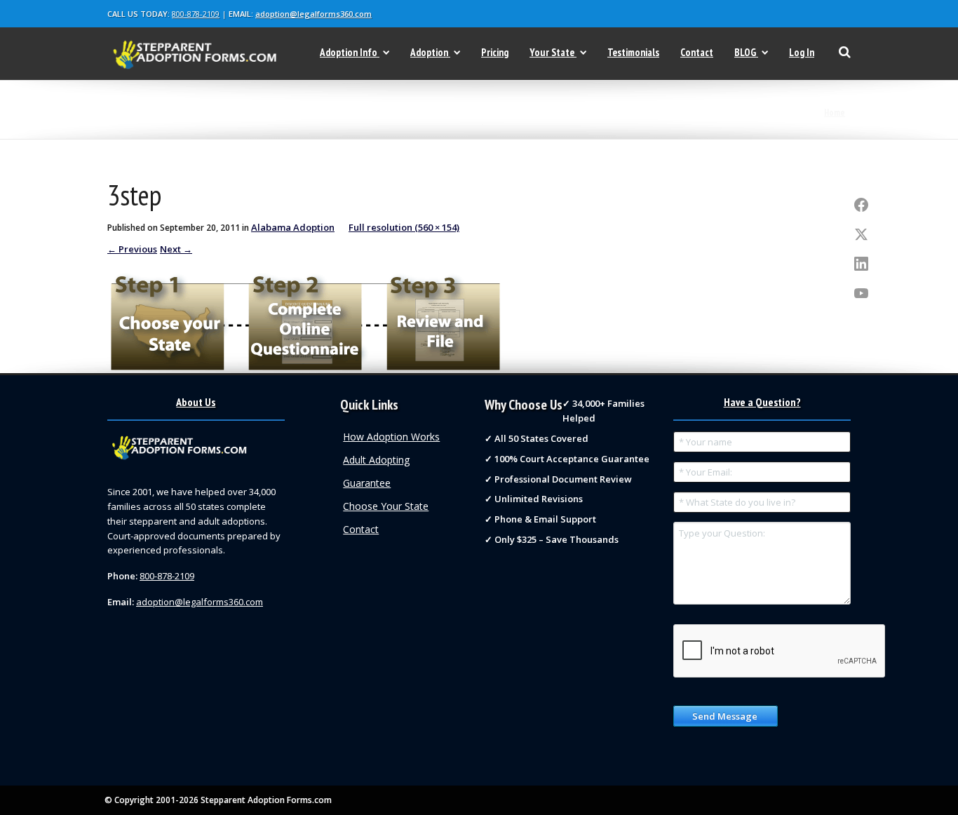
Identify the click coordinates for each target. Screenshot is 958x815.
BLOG (745, 52)
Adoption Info (348, 52)
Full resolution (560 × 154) (404, 227)
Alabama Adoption (293, 227)
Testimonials (633, 52)
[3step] (303, 318)
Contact (696, 52)
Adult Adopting (376, 459)
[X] (861, 235)
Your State (551, 52)
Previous (132, 249)
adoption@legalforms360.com (313, 13)
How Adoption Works (391, 436)
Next (176, 249)
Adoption (429, 52)
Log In (801, 52)
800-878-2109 (196, 13)
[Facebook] (861, 205)
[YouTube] (861, 294)
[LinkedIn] (861, 264)
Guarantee (367, 483)
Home (834, 113)
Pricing (494, 52)
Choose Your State (386, 506)
